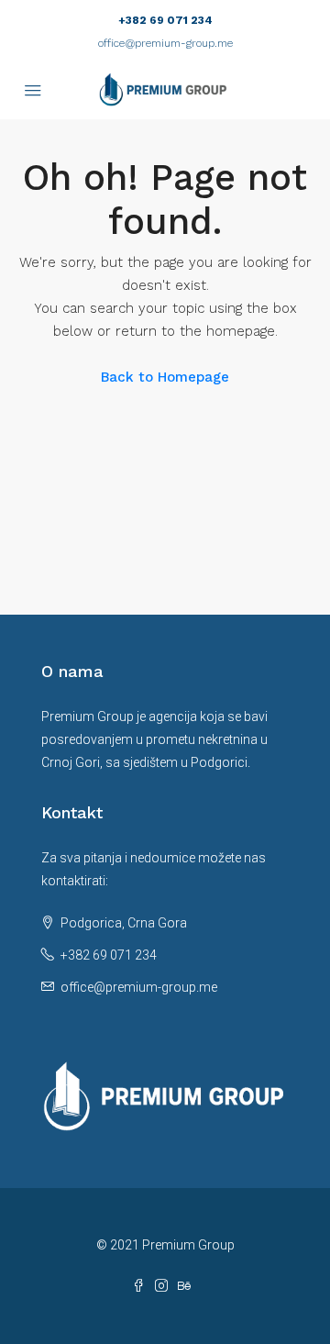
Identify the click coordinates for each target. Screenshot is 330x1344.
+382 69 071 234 (165, 20)
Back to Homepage (165, 377)
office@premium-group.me (165, 43)
